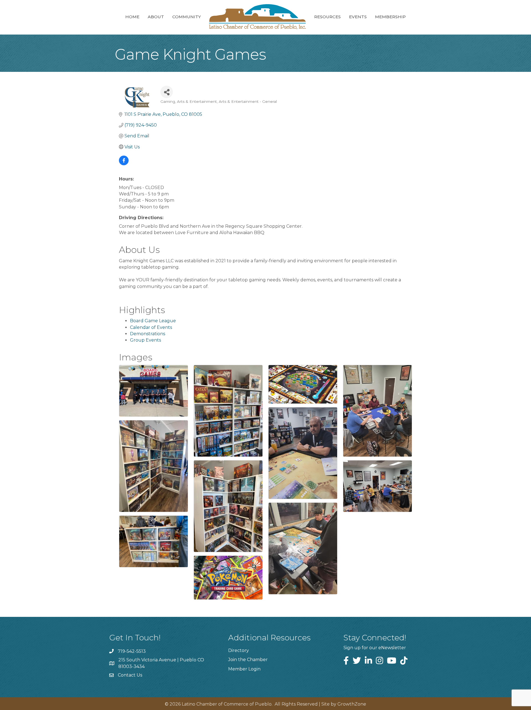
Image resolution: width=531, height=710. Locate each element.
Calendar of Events (151, 327)
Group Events (145, 340)
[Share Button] (166, 92)
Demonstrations (147, 333)
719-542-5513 (132, 651)
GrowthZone (351, 704)
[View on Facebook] (124, 163)
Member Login (244, 669)
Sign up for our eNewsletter (374, 647)
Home (132, 16)
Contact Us (130, 675)
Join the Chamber (248, 659)
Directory (238, 650)
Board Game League (153, 320)
